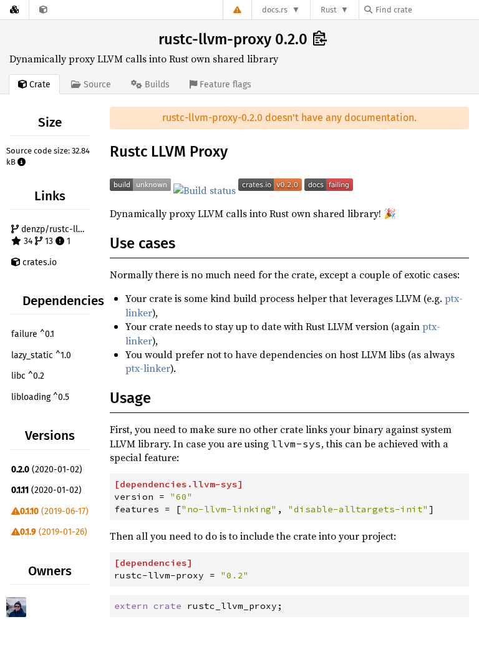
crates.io (38, 262)
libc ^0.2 (27, 376)
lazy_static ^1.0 (41, 355)
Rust (329, 9)
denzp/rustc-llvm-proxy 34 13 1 (56, 235)
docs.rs (275, 9)
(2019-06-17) (54, 511)
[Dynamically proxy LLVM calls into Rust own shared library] (43, 9)
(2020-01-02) (46, 469)
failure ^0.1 (32, 334)
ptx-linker (147, 368)
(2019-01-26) (53, 532)
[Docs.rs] (14, 9)
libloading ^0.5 (40, 397)
